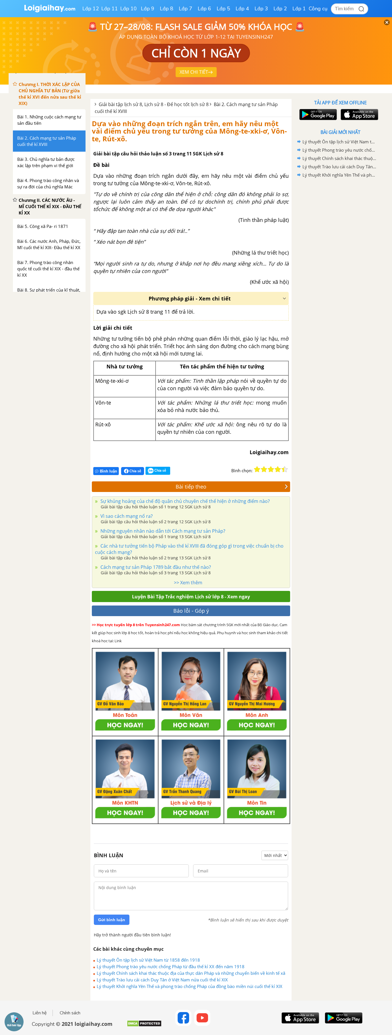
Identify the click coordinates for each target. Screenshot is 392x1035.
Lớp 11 (109, 8)
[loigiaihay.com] (49, 11)
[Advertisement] (340, 270)
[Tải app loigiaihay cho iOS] (359, 114)
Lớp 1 (299, 8)
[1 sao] (257, 469)
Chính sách (70, 1013)
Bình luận (108, 471)
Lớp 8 (166, 8)
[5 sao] (284, 469)
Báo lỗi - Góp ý (191, 610)
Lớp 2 (280, 8)
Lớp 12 (90, 8)
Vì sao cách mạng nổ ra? (126, 516)
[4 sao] (277, 469)
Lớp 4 (242, 8)
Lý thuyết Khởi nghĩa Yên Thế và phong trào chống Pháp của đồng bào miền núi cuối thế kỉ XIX (189, 986)
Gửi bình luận (111, 919)
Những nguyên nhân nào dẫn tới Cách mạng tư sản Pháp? (162, 531)
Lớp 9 (147, 8)
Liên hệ (39, 1013)
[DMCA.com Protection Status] (144, 1025)
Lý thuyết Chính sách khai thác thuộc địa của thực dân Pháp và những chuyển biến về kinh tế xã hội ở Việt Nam (191, 973)
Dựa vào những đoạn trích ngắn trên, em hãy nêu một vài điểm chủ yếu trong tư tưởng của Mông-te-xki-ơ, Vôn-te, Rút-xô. (189, 131)
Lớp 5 (223, 8)
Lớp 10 (128, 8)
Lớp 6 (204, 8)
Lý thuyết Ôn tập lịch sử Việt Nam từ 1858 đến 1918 (148, 960)
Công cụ (318, 8)
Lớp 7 (185, 8)
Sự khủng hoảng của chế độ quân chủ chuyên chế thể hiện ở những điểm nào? (184, 501)
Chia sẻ (135, 470)
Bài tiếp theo (191, 486)
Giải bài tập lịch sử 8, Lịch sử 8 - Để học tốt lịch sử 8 (154, 104)
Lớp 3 (261, 8)
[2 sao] (264, 469)
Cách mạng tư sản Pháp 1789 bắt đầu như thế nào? (155, 567)
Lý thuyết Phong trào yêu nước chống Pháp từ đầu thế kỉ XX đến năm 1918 (170, 966)
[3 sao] (270, 469)
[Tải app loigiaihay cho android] (317, 114)
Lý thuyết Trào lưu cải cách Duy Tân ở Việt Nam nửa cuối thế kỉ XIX (162, 980)
